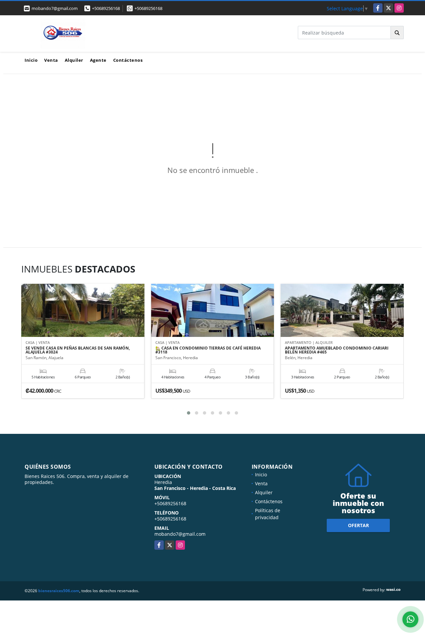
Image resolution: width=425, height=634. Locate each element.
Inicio (31, 60)
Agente (98, 60)
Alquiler (74, 60)
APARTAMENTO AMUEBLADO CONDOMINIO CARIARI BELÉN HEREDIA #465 (336, 350)
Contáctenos (128, 60)
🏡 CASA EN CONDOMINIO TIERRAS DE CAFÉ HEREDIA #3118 (208, 350)
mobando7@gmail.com (180, 534)
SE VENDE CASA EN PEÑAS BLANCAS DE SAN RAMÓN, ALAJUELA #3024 (78, 350)
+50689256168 (106, 8)
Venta (51, 60)
